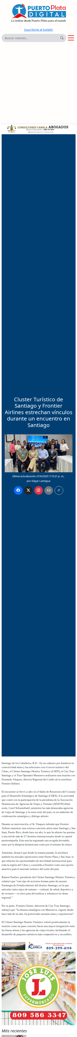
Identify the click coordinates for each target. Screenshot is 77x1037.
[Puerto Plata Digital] (38, 13)
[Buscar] (61, 37)
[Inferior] (39, 946)
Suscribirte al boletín (38, 30)
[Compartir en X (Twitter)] (28, 490)
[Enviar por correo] (48, 490)
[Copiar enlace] (59, 490)
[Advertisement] (38, 82)
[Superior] (39, 128)
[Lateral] (39, 988)
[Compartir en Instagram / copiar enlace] (38, 490)
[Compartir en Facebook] (18, 490)
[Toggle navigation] (71, 38)
